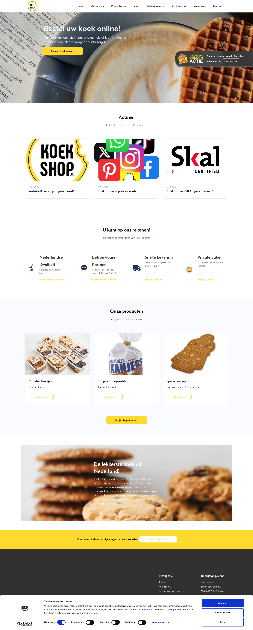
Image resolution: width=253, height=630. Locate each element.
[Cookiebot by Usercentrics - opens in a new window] (25, 624)
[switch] (90, 622)
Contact (217, 5)
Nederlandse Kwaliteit (52, 279)
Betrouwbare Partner (104, 279)
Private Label (205, 279)
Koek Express (207, 582)
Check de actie (230, 61)
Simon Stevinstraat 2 (211, 586)
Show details (158, 622)
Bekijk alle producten (126, 420)
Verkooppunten (155, 5)
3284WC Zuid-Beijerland (213, 591)
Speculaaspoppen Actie (171, 591)
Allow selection (223, 612)
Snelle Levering (153, 279)
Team (136, 5)
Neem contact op (157, 539)
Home (80, 5)
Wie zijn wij (97, 5)
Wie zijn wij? (165, 586)
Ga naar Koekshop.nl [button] (62, 51)
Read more (41, 396)
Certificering (179, 5)
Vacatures (200, 5)
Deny (222, 622)
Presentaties (118, 5)
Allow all (222, 603)
